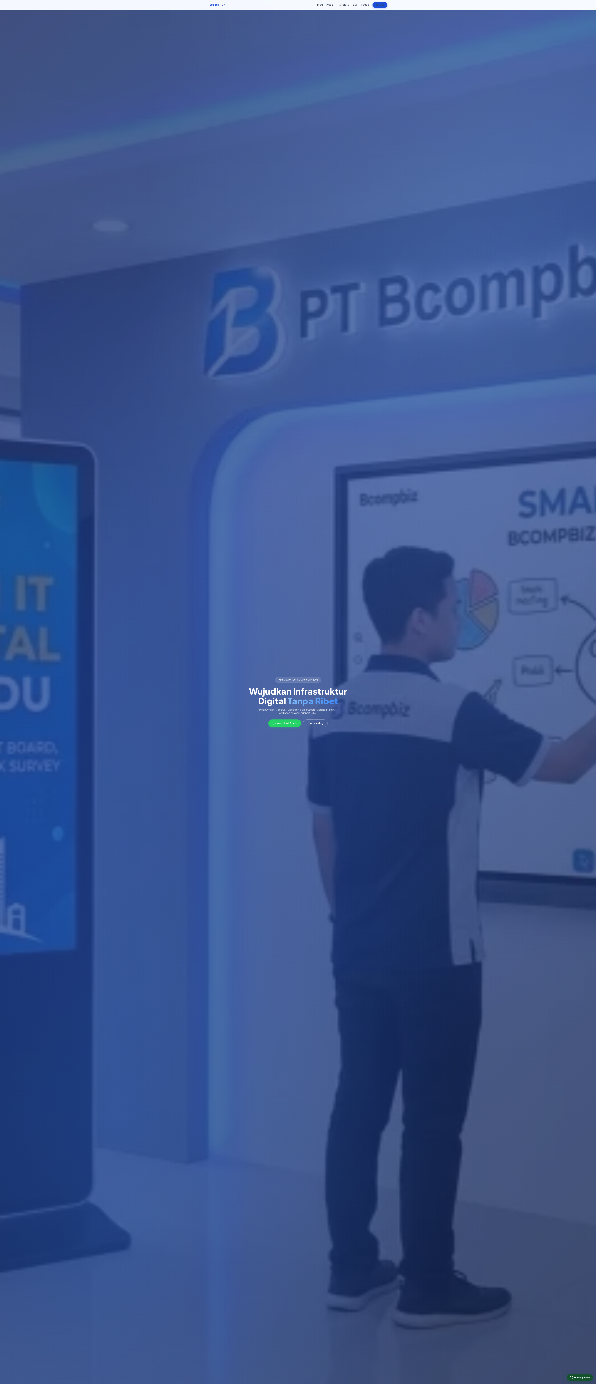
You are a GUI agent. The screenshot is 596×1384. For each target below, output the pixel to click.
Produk (330, 5)
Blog (354, 5)
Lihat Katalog (315, 723)
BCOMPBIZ (217, 5)
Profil (320, 5)
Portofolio (343, 5)
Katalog (380, 5)
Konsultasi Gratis (287, 723)
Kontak (365, 5)
